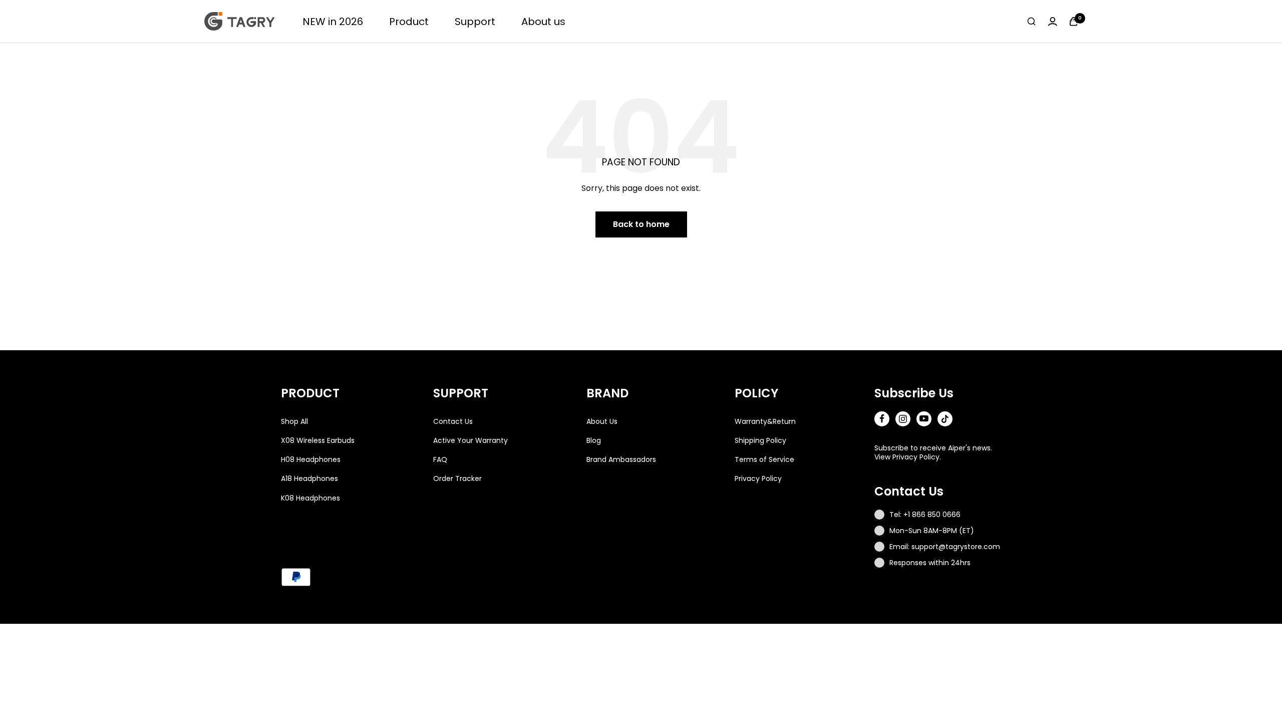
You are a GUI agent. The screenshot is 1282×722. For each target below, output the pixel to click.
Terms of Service (764, 459)
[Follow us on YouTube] (923, 418)
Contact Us (453, 421)
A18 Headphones (309, 478)
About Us (601, 421)
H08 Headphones (311, 459)
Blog (593, 440)
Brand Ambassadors (621, 459)
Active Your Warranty (470, 440)
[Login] (1052, 21)
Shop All (294, 421)
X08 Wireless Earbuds (318, 440)
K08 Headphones (310, 498)
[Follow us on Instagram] (902, 418)
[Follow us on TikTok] (944, 418)
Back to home (641, 224)
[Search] (1031, 21)
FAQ (440, 459)
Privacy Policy (758, 478)
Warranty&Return (765, 421)
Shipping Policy (760, 440)
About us (543, 22)
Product (409, 22)
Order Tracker (457, 478)
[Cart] (1073, 21)
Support (475, 22)
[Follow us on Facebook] (881, 418)
